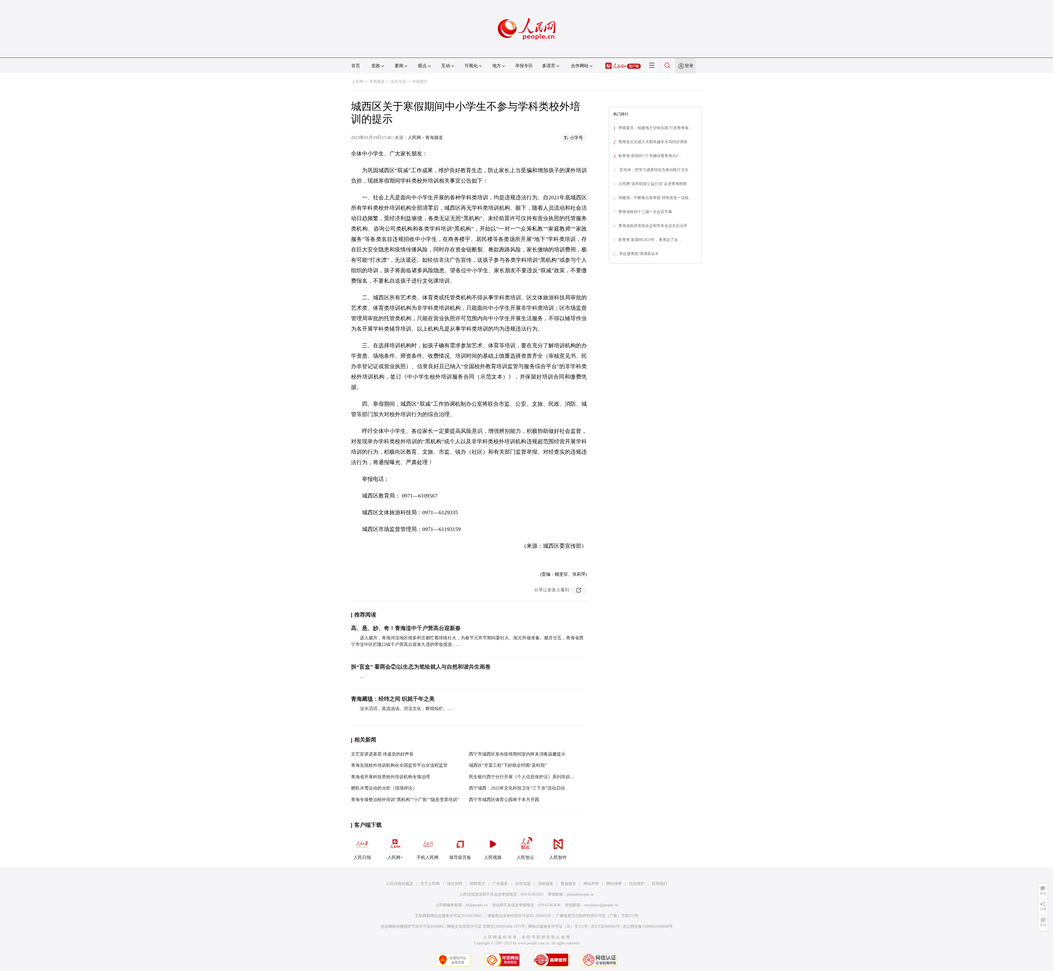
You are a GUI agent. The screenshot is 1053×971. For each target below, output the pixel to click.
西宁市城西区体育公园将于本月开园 (504, 799)
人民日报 (362, 857)
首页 (355, 65)
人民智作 (558, 857)
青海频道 (377, 82)
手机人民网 (427, 857)
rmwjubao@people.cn (601, 905)
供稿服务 (545, 884)
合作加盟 (523, 884)
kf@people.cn (477, 905)
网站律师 (614, 884)
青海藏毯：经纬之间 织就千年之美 (393, 699)
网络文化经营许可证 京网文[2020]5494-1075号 (486, 926)
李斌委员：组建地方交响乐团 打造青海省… (655, 128)
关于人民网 (430, 884)
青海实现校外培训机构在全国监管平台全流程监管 (399, 765)
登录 (689, 65)
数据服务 (568, 884)
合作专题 (398, 82)
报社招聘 (454, 884)
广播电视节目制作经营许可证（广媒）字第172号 (597, 916)
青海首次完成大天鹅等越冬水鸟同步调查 (652, 142)
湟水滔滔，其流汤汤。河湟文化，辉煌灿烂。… (406, 708)
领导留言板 (460, 857)
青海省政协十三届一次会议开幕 (645, 212)
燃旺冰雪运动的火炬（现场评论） (384, 788)
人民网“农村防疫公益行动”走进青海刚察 (652, 184)
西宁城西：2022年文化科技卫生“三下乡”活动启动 (517, 788)
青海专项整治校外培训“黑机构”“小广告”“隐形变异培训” (405, 799)
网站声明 (591, 884)
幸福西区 (420, 82)
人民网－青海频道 (425, 137)
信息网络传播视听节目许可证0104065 (412, 926)
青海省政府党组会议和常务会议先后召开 (652, 226)
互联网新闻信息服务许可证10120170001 (448, 916)
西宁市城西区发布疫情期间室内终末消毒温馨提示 (517, 754)
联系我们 (659, 884)
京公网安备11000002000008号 (648, 926)
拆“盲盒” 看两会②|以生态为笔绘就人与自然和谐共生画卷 (421, 667)
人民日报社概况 (399, 884)
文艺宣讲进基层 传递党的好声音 (382, 754)
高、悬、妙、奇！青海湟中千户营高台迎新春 (406, 628)
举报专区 (524, 65)
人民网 (357, 82)
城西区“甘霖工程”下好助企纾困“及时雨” (508, 765)
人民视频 (493, 857)
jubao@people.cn (580, 894)
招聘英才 (477, 884)
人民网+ (395, 857)
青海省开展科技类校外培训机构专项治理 (390, 776)
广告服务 (500, 884)
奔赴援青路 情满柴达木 (639, 254)
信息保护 (636, 884)
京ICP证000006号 (605, 926)
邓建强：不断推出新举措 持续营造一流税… (655, 198)
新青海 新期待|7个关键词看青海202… (650, 156)
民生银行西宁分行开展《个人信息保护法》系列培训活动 (524, 776)
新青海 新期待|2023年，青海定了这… (650, 240)
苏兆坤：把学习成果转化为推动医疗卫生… (655, 170)
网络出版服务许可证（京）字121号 (558, 926)
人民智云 (525, 857)
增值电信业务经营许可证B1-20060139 (519, 916)
